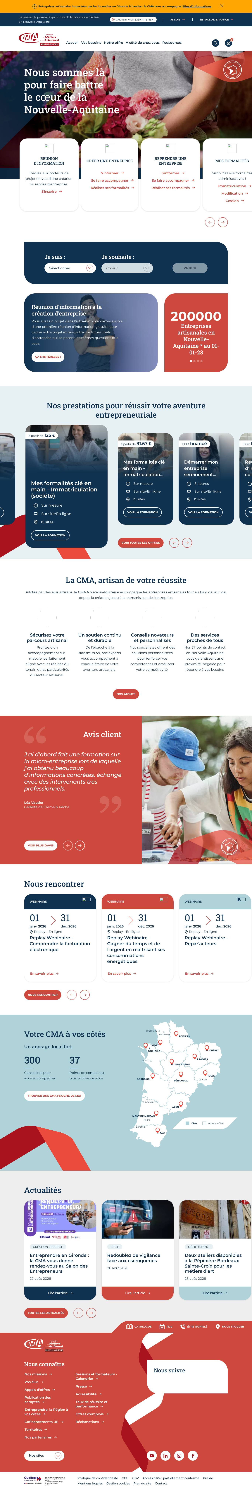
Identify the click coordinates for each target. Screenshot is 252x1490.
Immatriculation (232, 186)
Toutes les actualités (46, 1313)
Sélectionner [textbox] (59, 268)
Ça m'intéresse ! (48, 357)
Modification (232, 193)
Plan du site (142, 1483)
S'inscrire (49, 192)
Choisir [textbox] (112, 268)
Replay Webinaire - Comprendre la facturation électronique (60, 943)
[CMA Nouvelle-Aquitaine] (42, 39)
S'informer (110, 173)
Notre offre (113, 43)
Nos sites (36, 1455)
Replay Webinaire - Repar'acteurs (206, 940)
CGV (135, 1478)
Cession (232, 201)
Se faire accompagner (109, 181)
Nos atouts (126, 694)
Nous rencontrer (43, 995)
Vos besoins (91, 43)
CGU (125, 1478)
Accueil (72, 43)
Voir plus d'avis (41, 845)
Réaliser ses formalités (110, 188)
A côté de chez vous (143, 43)
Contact (161, 1483)
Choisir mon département (135, 19)
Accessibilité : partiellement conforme (170, 1478)
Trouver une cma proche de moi (54, 1096)
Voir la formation (52, 536)
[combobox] (70, 268)
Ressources (172, 43)
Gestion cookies (118, 1483)
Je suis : (54, 256)
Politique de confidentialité (97, 1478)
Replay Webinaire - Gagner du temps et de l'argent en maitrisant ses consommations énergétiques (136, 949)
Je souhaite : (117, 256)
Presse (208, 1478)
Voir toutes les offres (141, 542)
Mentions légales (90, 1483)
